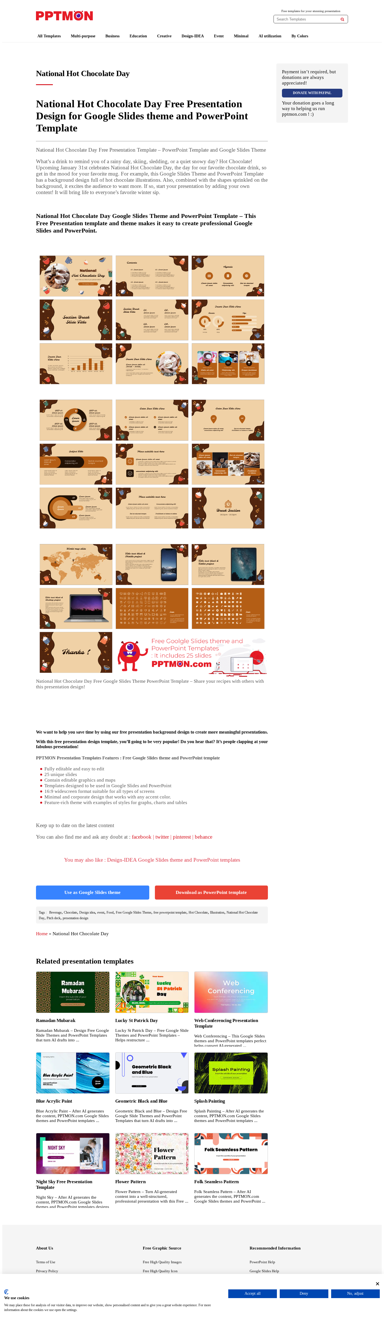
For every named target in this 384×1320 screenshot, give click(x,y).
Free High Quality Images (162, 1262)
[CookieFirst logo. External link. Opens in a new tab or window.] (6, 1291)
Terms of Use (45, 1262)
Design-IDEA (193, 36)
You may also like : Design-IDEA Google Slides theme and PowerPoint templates (152, 860)
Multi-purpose (83, 36)
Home (42, 933)
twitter (162, 837)
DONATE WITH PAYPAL (312, 93)
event (100, 912)
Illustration (217, 912)
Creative (164, 36)
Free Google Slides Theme (133, 912)
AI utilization (270, 36)
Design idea (87, 912)
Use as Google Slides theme (92, 892)
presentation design (75, 918)
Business (112, 36)
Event (219, 36)
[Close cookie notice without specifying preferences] (377, 1283)
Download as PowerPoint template (211, 892)
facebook (142, 837)
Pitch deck (53, 918)
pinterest (182, 837)
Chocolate (70, 912)
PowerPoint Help (262, 1262)
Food (110, 912)
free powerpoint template (169, 912)
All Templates (49, 36)
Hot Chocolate (198, 912)
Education (138, 36)
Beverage (55, 912)
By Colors (300, 36)
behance (203, 837)
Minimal (241, 36)
